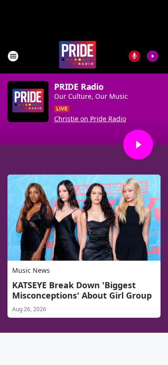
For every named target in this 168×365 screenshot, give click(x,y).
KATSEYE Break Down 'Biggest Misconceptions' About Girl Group (82, 290)
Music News (31, 270)
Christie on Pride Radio (90, 119)
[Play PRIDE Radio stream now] (28, 101)
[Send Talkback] (134, 56)
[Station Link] (77, 56)
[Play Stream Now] (152, 56)
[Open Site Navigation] (13, 56)
